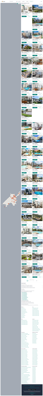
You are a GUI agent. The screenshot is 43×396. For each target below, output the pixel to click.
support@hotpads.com (32, 392)
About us (32, 385)
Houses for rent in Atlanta (24, 335)
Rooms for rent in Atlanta (24, 337)
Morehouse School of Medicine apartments (25, 374)
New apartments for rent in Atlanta (25, 333)
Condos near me (23, 314)
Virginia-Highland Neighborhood (25, 297)
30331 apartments (34, 368)
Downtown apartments (34, 335)
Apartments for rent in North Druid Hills (25, 359)
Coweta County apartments (34, 362)
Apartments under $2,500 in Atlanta (35, 314)
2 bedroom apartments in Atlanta (24, 322)
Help (33, 386)
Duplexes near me (23, 317)
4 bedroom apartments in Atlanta (24, 324)
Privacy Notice (36, 385)
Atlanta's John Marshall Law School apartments (26, 375)
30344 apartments (34, 372)
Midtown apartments (34, 333)
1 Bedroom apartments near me (24, 312)
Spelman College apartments (24, 371)
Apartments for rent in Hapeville (24, 360)
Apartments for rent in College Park (25, 363)
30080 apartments (34, 369)
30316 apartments (34, 373)
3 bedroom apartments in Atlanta (24, 323)
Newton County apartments (34, 364)
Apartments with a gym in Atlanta (35, 324)
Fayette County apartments (34, 359)
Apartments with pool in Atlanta (35, 327)
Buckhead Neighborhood (24, 292)
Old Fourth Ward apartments (35, 334)
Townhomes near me (23, 315)
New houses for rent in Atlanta (24, 336)
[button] (13, 198)
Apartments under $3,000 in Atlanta (35, 315)
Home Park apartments (34, 337)
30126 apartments (34, 370)
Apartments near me (23, 313)
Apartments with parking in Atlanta (35, 323)
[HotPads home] (3, 1)
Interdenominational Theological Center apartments (26, 367)
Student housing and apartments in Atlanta (25, 334)
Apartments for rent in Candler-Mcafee (25, 364)
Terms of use (34, 385)
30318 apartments (34, 367)
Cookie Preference (31, 386)
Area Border (19, 3)
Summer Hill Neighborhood (24, 296)
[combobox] (13, 1)
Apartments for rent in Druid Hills (25, 358)
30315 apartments (34, 371)
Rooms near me (23, 316)
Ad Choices (39, 385)
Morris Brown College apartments (25, 368)
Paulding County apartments (34, 361)
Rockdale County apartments (35, 358)
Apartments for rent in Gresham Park (25, 361)
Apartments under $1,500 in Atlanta (35, 312)
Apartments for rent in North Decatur (25, 362)
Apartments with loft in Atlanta (35, 326)
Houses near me (29, 385)
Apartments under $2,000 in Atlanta (35, 313)
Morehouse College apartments (24, 369)
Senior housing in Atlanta (34, 325)
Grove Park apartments (34, 336)
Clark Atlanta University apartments (25, 370)
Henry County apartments (34, 360)
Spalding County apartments (34, 363)
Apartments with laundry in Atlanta (35, 322)
